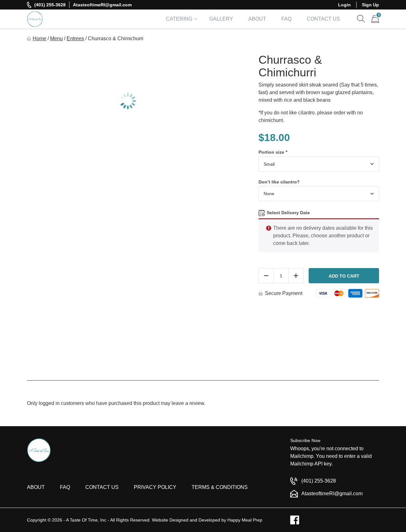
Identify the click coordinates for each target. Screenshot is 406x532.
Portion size (273, 152)
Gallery (221, 19)
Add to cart (344, 276)
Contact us (102, 487)
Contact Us (323, 19)
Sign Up (370, 4)
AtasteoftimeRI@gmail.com (102, 4)
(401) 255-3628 (50, 4)
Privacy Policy (155, 487)
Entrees (75, 38)
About (257, 19)
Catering (179, 19)
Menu (56, 38)
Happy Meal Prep (244, 519)
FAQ (286, 19)
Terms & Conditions (220, 487)
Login (344, 4)
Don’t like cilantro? (279, 181)
